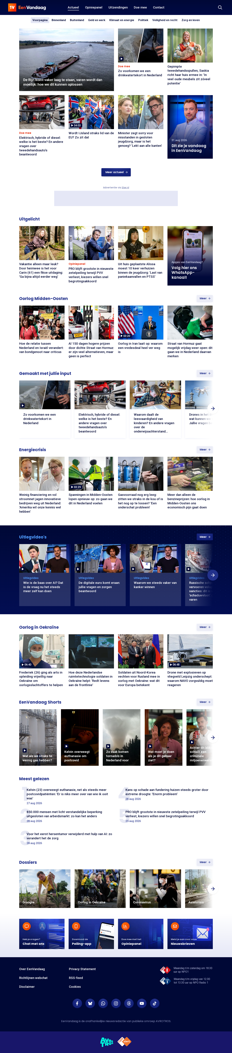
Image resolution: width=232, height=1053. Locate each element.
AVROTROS (163, 1021)
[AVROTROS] (106, 1042)
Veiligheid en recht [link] (164, 20)
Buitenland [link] (77, 20)
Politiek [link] (143, 20)
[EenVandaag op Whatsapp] (103, 1003)
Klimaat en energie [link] (121, 20)
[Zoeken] (220, 7)
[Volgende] (212, 408)
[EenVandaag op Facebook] (77, 1003)
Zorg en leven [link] (191, 20)
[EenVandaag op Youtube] (142, 1003)
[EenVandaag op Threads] (129, 1003)
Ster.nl (125, 187)
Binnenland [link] (59, 20)
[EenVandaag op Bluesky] (90, 1003)
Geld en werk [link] (96, 20)
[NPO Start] (124, 1042)
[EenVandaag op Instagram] (116, 1003)
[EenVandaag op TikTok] (154, 1003)
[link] (116, 172)
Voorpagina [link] (40, 20)
